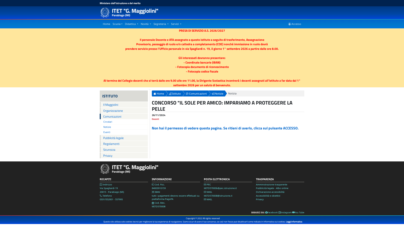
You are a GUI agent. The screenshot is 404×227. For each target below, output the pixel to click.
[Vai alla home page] (106, 169)
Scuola (117, 24)
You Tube (299, 212)
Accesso (296, 24)
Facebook (272, 212)
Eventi (106, 132)
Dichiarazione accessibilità (270, 191)
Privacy (107, 155)
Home (106, 24)
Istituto (176, 93)
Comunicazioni (112, 116)
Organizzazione (113, 110)
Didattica (130, 24)
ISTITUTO (110, 96)
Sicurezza (109, 149)
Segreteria (160, 24)
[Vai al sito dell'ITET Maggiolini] (106, 12)
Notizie (107, 127)
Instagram (286, 212)
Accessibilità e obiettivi (268, 195)
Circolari (107, 121)
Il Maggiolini (110, 104)
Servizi (175, 24)
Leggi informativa (294, 221)
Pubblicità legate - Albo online (272, 188)
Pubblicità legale (113, 137)
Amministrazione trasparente (271, 184)
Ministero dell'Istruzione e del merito (120, 3)
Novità (145, 24)
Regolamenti (111, 143)
